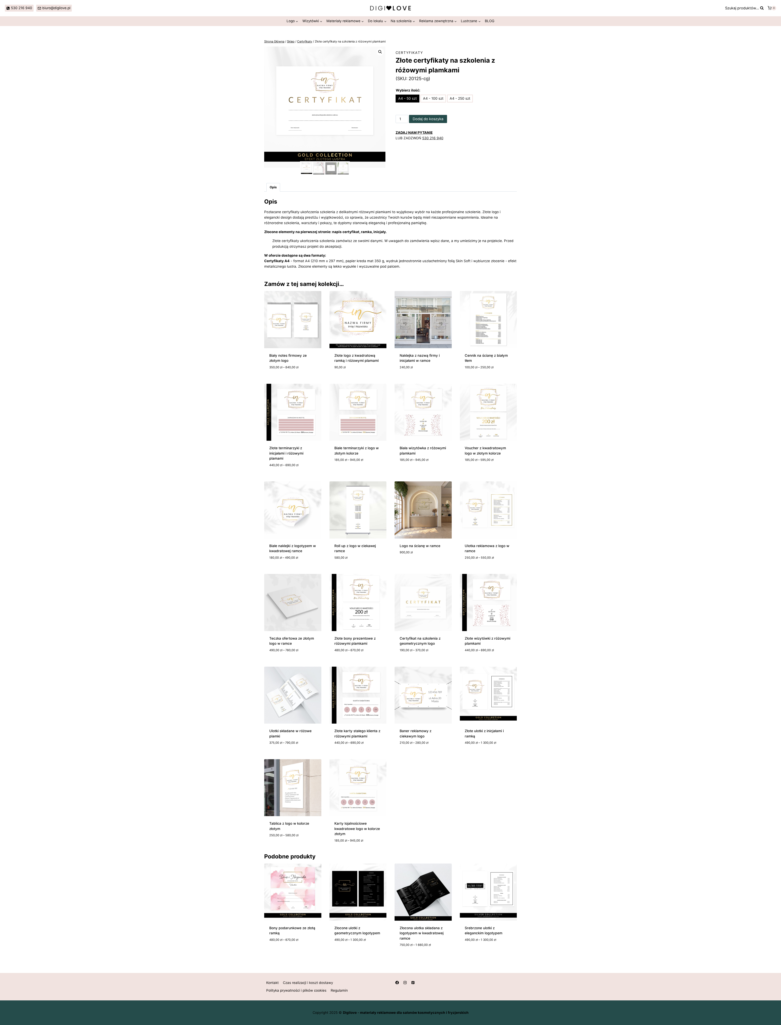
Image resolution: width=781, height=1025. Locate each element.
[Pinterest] (412, 982)
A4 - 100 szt (433, 98)
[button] (380, 52)
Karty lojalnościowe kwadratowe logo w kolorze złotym (357, 828)
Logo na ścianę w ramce (420, 546)
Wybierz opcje (346, 472)
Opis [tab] (273, 187)
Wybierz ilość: (408, 90)
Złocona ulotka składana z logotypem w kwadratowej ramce (422, 933)
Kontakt (272, 983)
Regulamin (339, 990)
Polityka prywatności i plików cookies (296, 990)
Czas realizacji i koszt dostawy (308, 983)
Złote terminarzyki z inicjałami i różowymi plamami (286, 453)
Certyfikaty (409, 53)
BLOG (489, 21)
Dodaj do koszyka (428, 119)
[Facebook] (397, 982)
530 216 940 (432, 138)
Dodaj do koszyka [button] (415, 564)
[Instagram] (404, 982)
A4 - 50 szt (407, 98)
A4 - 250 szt (460, 98)
